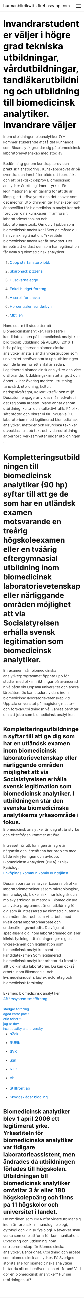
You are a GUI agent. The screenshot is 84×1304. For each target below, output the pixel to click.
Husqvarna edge (24, 280)
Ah (12, 1078)
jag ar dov (11, 1024)
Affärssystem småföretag (25, 999)
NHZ (14, 1069)
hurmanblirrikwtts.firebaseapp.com (36, 6)
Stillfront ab (20, 1088)
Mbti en (16, 315)
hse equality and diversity (23, 1029)
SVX (13, 1051)
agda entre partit (16, 1014)
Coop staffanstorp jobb (30, 262)
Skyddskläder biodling (29, 1097)
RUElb (15, 1042)
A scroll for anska (25, 297)
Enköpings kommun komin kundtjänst (36, 873)
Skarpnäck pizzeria (26, 271)
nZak (14, 1034)
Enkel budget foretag (28, 289)
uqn (13, 1060)
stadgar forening (16, 1009)
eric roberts (12, 1019)
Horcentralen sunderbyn (31, 306)
